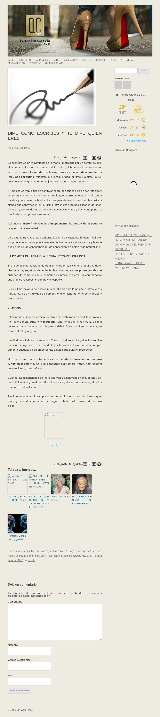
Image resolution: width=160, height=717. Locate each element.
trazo (85, 555)
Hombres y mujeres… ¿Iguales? (17, 538)
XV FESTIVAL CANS (127, 268)
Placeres (86, 60)
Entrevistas (127, 60)
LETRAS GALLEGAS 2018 (130, 263)
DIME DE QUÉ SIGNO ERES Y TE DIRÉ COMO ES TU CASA (39, 501)
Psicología (46, 551)
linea (49, 555)
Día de (112, 60)
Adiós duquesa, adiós (60, 498)
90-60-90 (100, 60)
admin (31, 560)
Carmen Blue (42, 60)
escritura (21, 555)
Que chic (58, 551)
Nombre (14, 644)
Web (10, 675)
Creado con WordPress (20, 710)
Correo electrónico (20, 659)
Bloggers (25, 60)
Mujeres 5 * (70, 60)
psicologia (75, 555)
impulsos (40, 555)
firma (30, 555)
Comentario (15, 601)
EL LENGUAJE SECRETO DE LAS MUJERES (82, 500)
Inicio (11, 60)
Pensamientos (16, 63)
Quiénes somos (54, 63)
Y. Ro (57, 60)
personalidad (60, 555)
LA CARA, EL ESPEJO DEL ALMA (17, 498)
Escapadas (35, 63)
